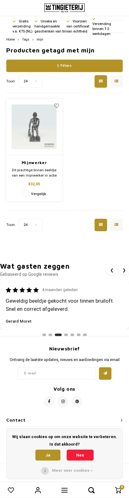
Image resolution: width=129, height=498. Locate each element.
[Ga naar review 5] (72, 335)
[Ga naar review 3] (58, 335)
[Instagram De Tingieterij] (63, 401)
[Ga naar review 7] (85, 335)
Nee (80, 455)
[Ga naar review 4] (66, 335)
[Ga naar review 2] (50, 335)
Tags (25, 39)
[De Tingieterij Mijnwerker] (34, 127)
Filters (65, 65)
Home (10, 39)
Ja (47, 455)
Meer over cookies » (72, 470)
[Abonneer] (105, 373)
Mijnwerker (34, 162)
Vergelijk (38, 194)
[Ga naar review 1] (44, 335)
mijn (40, 39)
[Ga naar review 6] (78, 335)
